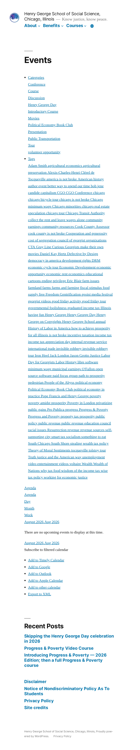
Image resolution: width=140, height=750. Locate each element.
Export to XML (39, 594)
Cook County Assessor (92, 226)
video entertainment (43, 463)
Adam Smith (38, 165)
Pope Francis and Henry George (65, 396)
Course (33, 91)
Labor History (67, 362)
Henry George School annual (84, 321)
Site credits (36, 707)
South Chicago (39, 443)
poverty (95, 396)
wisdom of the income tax (81, 470)
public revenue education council (86, 423)
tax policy (101, 443)
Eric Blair (74, 280)
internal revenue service (89, 341)
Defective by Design (82, 253)
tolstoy (94, 450)
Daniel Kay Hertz (53, 253)
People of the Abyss (59, 382)
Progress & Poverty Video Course (59, 648)
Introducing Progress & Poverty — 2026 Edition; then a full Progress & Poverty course (65, 660)
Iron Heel (42, 355)
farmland (35, 287)
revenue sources (92, 430)
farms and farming (66, 287)
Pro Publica (56, 409)
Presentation (37, 131)
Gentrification (71, 294)
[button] (46, 549)
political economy (88, 382)
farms (47, 287)
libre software (88, 362)
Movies (33, 118)
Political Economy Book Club (50, 125)
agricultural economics (65, 165)
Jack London (60, 355)
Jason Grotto (80, 355)
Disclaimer (35, 681)
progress (72, 409)
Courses (74, 25)
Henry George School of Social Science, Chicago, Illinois (59, 731)
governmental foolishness (47, 308)
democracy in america (45, 260)
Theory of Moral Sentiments (49, 450)
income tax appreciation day (49, 341)
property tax (70, 416)
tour (103, 450)
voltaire (75, 463)
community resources (58, 226)
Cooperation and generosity (86, 233)
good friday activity (67, 301)
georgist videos (40, 301)
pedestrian (36, 382)
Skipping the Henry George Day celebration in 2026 (69, 638)
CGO (61, 192)
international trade (42, 348)
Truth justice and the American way (55, 457)
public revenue (49, 423)
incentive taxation (81, 335)
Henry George (56, 314)
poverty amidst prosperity (47, 403)
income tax (103, 335)
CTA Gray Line (40, 247)
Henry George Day (42, 104)
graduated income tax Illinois (89, 308)
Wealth (87, 463)
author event (37, 186)
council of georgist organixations (82, 240)
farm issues (90, 280)
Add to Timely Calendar (46, 560)
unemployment (93, 457)
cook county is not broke (47, 233)
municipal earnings (67, 369)
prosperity (88, 416)
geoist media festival (97, 294)
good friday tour (94, 301)
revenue (73, 430)
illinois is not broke (52, 335)
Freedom (53, 294)
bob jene (97, 186)
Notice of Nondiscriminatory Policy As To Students (66, 691)
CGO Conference (79, 192)
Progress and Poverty (44, 416)
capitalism (49, 192)
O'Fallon (89, 369)
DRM (96, 260)
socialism (73, 436)
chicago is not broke (74, 199)
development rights (77, 260)
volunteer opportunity (44, 152)
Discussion (36, 98)
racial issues (37, 430)
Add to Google (39, 567)
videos (64, 463)
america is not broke (62, 179)
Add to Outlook (39, 573)
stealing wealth (82, 443)
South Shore (60, 443)
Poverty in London (81, 403)
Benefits (51, 25)
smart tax (58, 436)
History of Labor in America (49, 328)
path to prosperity (92, 375)
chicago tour (56, 213)
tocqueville (80, 450)
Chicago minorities (67, 206)
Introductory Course (43, 111)
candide (34, 192)
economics (77, 274)
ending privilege (54, 280)
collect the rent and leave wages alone (57, 220)
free (42, 294)
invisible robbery (69, 348)
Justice (95, 355)
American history (91, 179)
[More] (92, 26)
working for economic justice (66, 477)
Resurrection (57, 430)
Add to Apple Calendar (45, 580)
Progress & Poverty (93, 409)
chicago (99, 192)
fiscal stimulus (91, 287)
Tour (31, 145)
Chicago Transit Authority (85, 213)
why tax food (51, 470)
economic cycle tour (43, 267)
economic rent (57, 274)
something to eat (93, 436)
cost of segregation (42, 240)
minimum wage (40, 369)
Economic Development (77, 267)
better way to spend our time (69, 186)
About (30, 25)
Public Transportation (44, 138)
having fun (36, 314)
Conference (36, 84)
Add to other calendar (44, 587)
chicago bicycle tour (43, 199)
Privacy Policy (39, 700)
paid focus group (66, 375)
